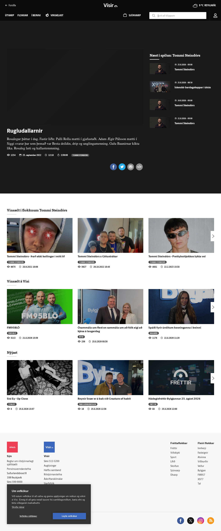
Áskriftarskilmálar (53, 479)
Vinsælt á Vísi (18, 281)
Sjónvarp (175, 470)
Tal (199, 484)
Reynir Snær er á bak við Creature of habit (104, 399)
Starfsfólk (49, 483)
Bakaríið (153, 333)
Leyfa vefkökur (69, 516)
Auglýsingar (50, 466)
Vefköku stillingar (28, 516)
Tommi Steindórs (80, 155)
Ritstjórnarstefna (53, 474)
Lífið (172, 461)
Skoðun (174, 466)
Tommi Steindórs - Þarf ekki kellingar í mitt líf (36, 256)
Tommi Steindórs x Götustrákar (98, 256)
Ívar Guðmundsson (87, 404)
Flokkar (22, 15)
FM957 (201, 475)
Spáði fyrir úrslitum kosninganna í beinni (174, 327)
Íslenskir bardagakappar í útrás (193, 87)
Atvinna (202, 457)
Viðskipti (175, 453)
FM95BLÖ (13, 327)
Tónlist (11, 404)
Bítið (81, 336)
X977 (200, 479)
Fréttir (153, 404)
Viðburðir (203, 461)
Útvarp (173, 475)
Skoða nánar (18, 507)
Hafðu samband (52, 470)
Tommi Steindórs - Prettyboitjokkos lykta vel (177, 256)
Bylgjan (202, 470)
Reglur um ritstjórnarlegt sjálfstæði (20, 463)
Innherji (202, 448)
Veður (201, 466)
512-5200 (54, 461)
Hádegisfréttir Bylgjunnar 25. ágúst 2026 (174, 399)
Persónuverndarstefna (19, 469)
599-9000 (17, 482)
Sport (173, 457)
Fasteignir (203, 453)
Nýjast (12, 352)
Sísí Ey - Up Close (17, 399)
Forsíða (12, 5)
